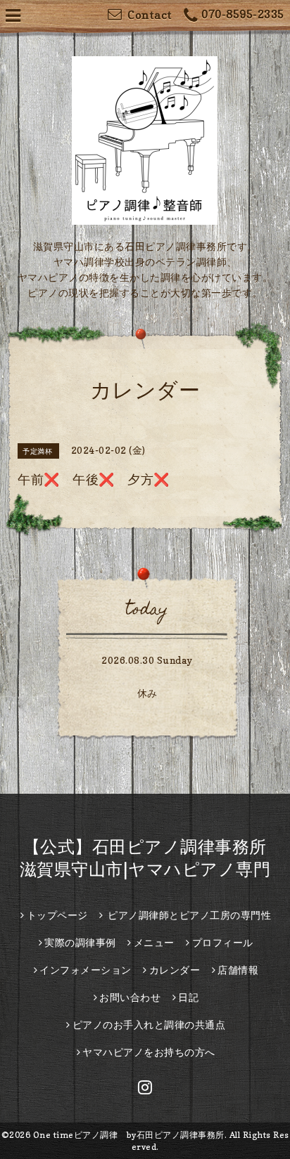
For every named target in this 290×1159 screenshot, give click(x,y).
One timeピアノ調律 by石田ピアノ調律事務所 (129, 1134)
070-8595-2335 (242, 14)
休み (147, 693)
